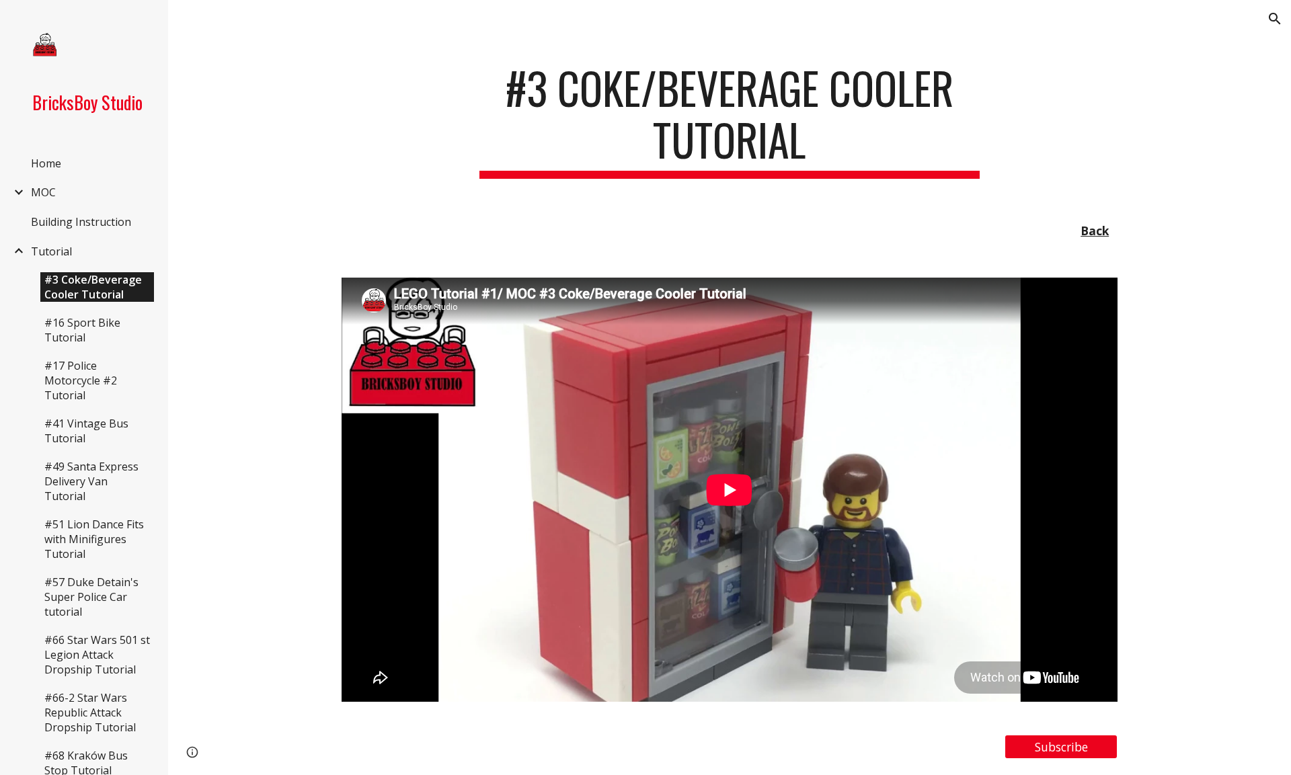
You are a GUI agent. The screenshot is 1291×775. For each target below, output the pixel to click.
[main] (729, 120)
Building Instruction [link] (81, 221)
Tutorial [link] (51, 251)
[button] (1275, 19)
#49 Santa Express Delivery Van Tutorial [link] (91, 481)
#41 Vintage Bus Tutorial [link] (86, 431)
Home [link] (46, 163)
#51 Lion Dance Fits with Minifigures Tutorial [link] (94, 539)
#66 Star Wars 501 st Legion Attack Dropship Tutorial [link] (97, 655)
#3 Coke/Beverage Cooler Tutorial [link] (93, 287)
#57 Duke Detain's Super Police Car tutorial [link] (91, 597)
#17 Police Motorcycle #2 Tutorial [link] (80, 380)
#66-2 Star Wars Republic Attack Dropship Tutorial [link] (90, 712)
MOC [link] (43, 192)
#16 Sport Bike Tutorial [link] (82, 330)
